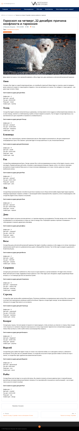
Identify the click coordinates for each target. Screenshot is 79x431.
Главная (5, 9)
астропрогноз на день (12, 29)
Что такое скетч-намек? (65, 9)
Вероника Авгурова (9, 26)
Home (3, 15)
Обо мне (39, 9)
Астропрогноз (16, 9)
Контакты (49, 9)
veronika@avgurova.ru (9, 3)
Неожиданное (28, 9)
